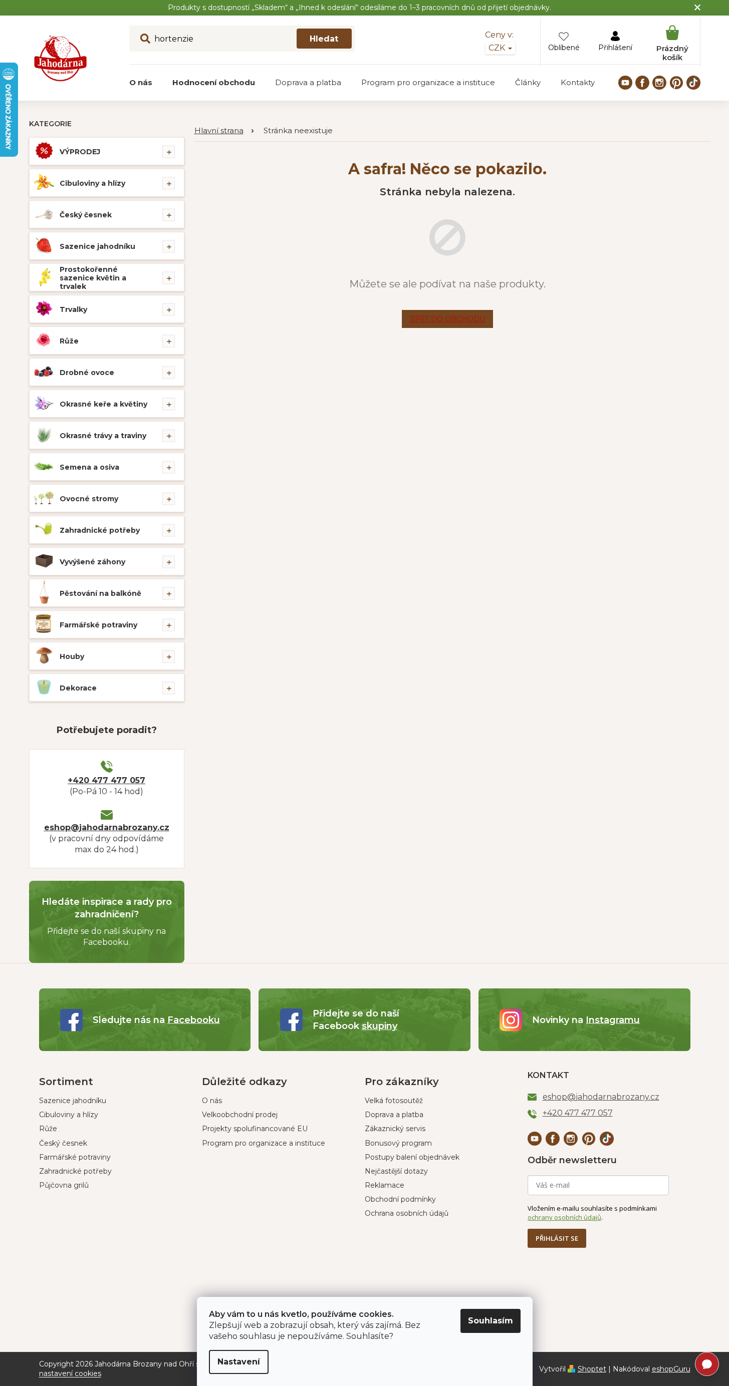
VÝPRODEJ (80, 151)
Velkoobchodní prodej (240, 1114)
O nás (212, 1100)
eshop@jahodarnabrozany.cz (106, 827)
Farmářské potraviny (98, 624)
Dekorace (78, 687)
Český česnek (86, 214)
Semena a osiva (89, 467)
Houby (72, 656)
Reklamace (384, 1185)
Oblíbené (564, 47)
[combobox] (242, 39)
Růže (69, 340)
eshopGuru (671, 1368)
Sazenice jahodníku (97, 246)
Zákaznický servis (395, 1128)
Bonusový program (398, 1143)
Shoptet (592, 1368)
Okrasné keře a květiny (103, 404)
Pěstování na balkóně (100, 593)
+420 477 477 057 (106, 780)
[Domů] (224, 131)
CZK (498, 48)
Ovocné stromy (89, 498)
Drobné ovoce (87, 372)
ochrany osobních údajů (564, 1217)
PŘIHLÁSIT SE (557, 1238)
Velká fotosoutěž (394, 1100)
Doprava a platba (394, 1114)
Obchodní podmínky (400, 1199)
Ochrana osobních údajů (406, 1213)
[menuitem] (140, 83)
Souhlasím (490, 1320)
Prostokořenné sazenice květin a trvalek (93, 278)
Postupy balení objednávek (412, 1157)
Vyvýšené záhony (92, 561)
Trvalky (73, 309)
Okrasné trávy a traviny (103, 435)
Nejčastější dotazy (396, 1171)
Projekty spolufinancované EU (255, 1128)
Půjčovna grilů (64, 1185)
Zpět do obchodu (447, 318)
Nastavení (238, 1361)
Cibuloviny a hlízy (92, 183)
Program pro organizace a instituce (263, 1143)
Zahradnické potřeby (100, 530)
